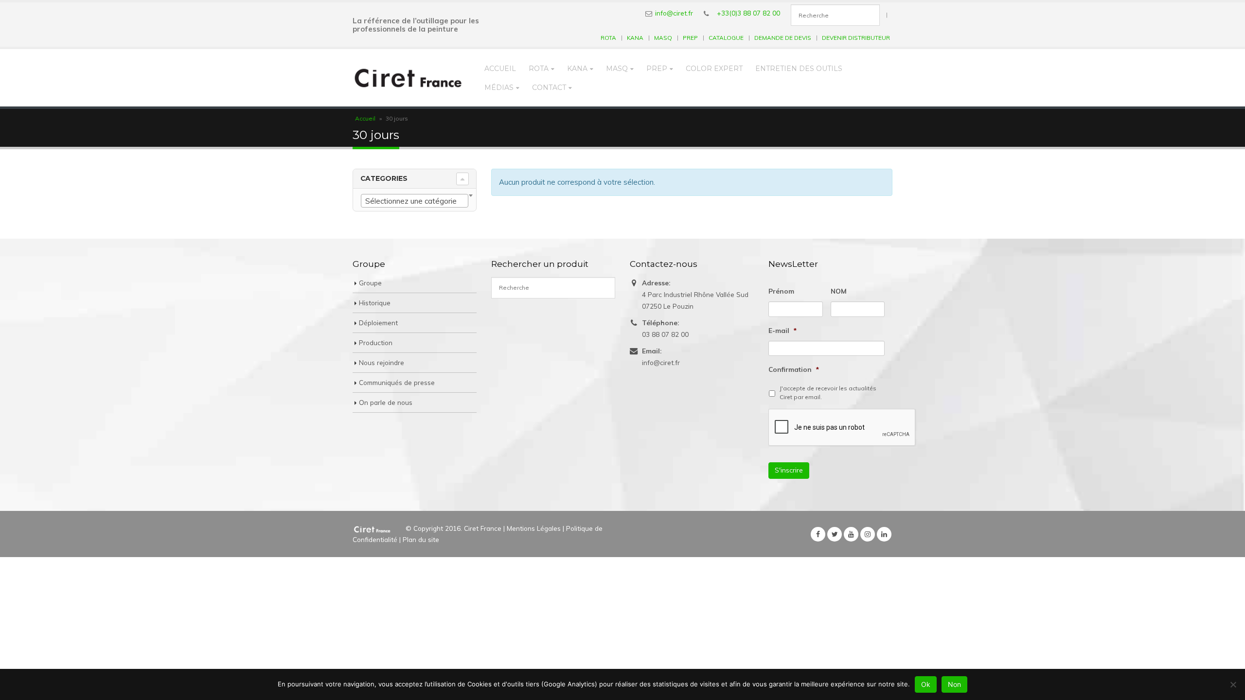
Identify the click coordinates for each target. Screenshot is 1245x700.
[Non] (1233, 684)
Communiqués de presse (397, 382)
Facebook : (818, 534)
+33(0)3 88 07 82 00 (748, 13)
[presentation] (842, 428)
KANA (635, 37)
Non (954, 684)
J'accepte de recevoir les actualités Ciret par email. (828, 393)
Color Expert (714, 68)
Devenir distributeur (856, 37)
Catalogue (726, 37)
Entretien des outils (798, 68)
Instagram (867, 534)
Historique (375, 302)
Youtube (851, 534)
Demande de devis (782, 37)
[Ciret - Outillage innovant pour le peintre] (408, 78)
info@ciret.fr (674, 13)
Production (375, 342)
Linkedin (884, 534)
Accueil (500, 68)
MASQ (663, 37)
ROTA (608, 37)
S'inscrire (789, 470)
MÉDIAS (499, 87)
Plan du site (421, 539)
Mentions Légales (534, 528)
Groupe (370, 283)
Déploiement (378, 322)
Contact (549, 87)
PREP (690, 37)
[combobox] (414, 201)
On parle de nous (385, 402)
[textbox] (414, 201)
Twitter (834, 534)
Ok (925, 684)
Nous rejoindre (381, 362)
